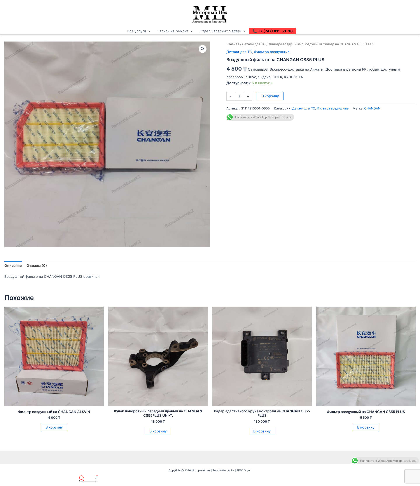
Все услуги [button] (136, 31)
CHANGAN (372, 108)
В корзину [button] (54, 427)
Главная (232, 44)
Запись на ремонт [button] (172, 31)
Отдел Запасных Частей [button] (221, 31)
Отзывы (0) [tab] (36, 265)
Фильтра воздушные (284, 44)
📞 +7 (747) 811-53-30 (273, 31)
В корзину (270, 96)
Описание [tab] (13, 265)
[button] (148, 31)
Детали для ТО (254, 44)
